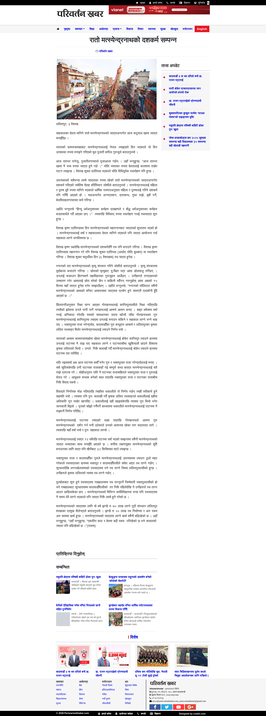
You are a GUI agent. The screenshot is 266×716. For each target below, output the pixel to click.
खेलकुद (174, 28)
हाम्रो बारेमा (157, 3)
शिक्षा (91, 28)
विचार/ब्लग (129, 694)
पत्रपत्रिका (61, 694)
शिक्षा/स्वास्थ (61, 698)
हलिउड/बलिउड (108, 689)
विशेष (134, 637)
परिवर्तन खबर (106, 51)
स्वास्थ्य (152, 28)
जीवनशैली (106, 703)
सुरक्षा (163, 28)
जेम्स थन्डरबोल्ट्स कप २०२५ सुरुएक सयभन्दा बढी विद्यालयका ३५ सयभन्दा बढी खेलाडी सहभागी (187, 141)
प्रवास (116, 28)
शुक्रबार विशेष (131, 685)
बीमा (81, 689)
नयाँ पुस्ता (106, 698)
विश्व (127, 689)
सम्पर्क (172, 3)
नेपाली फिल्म (107, 685)
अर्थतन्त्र (103, 28)
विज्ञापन (186, 3)
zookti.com (199, 713)
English (202, 28)
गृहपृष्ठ (142, 3)
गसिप (104, 694)
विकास (129, 28)
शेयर (81, 698)
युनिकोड (201, 3)
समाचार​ (78, 28)
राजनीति (59, 685)
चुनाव (58, 703)
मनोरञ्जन (187, 28)
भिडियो (128, 703)
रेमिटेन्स (82, 703)
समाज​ (58, 689)
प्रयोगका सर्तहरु (126, 713)
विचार (140, 28)
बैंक (80, 685)
